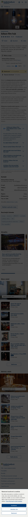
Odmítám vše (14, 509)
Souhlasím (14, 505)
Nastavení (14, 513)
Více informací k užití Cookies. (14, 501)
